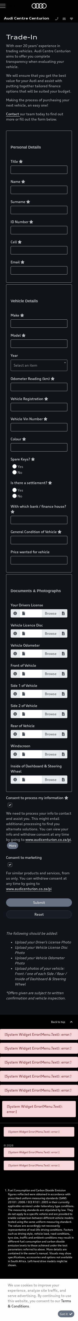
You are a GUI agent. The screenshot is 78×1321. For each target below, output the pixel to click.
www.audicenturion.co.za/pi (48, 839)
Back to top (58, 1022)
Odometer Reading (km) (31, 378)
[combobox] (39, 365)
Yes (20, 466)
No (20, 472)
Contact (13, 114)
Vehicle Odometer (25, 645)
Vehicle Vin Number (27, 419)
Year (14, 355)
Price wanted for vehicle (30, 552)
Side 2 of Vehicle (24, 705)
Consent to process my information (35, 798)
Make (15, 315)
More (12, 845)
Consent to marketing (24, 857)
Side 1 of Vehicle (24, 685)
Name (16, 181)
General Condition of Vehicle (34, 532)
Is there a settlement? (29, 483)
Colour (16, 439)
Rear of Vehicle (23, 726)
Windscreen (20, 746)
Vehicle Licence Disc (27, 625)
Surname (18, 201)
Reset (39, 914)
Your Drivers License (27, 605)
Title (15, 161)
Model (16, 335)
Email (16, 262)
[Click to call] (56, 18)
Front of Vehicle (23, 665)
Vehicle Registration (27, 399)
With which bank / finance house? (38, 506)
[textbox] (39, 365)
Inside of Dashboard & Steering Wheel (36, 768)
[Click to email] (64, 18)
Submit (39, 902)
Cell (14, 242)
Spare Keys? (21, 459)
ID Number (20, 222)
